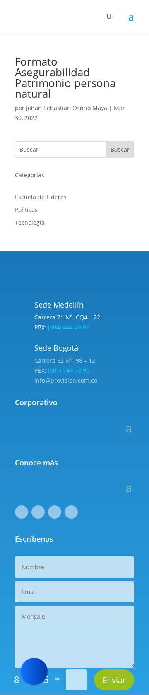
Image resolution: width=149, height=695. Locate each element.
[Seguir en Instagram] (38, 512)
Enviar (114, 680)
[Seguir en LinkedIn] (54, 512)
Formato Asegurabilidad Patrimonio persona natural (65, 77)
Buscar (120, 149)
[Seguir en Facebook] (21, 512)
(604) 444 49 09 (68, 327)
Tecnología (30, 222)
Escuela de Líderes (41, 197)
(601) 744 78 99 (68, 370)
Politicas (26, 210)
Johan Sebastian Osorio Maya (66, 108)
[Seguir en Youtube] (71, 512)
